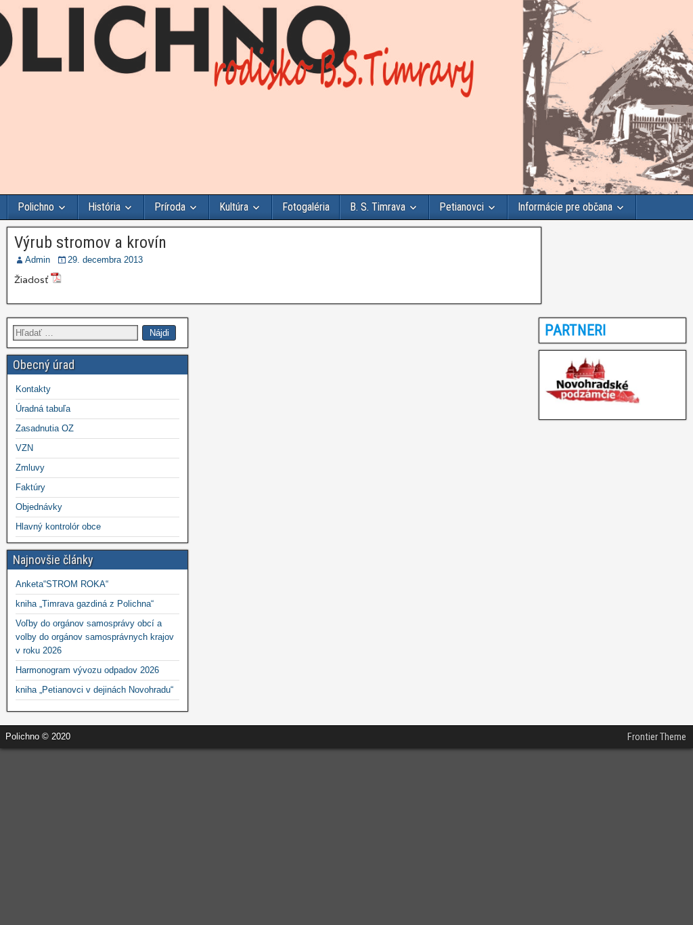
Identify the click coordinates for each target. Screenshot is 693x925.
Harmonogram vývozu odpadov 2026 (87, 670)
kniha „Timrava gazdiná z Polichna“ (85, 604)
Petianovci (461, 206)
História (104, 206)
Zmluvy (30, 467)
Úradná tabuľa (43, 409)
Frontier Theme (656, 737)
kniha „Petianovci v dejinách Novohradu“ (94, 690)
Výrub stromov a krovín (90, 242)
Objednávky (39, 507)
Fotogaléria (306, 206)
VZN (24, 448)
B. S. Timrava (377, 206)
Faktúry (30, 487)
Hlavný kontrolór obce (58, 526)
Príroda (169, 206)
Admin (37, 260)
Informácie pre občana (565, 206)
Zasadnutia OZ (45, 428)
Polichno (36, 206)
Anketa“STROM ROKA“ (62, 584)
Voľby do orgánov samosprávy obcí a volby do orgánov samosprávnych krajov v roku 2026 (95, 636)
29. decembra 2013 (105, 260)
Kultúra (233, 206)
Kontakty (33, 389)
